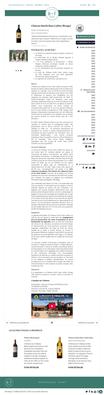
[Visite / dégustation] (94, 146)
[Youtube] (94, 139)
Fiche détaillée (31, 367)
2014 (93, 76)
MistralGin (39, 5)
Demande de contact (87, 42)
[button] (89, 5)
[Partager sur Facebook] (83, 167)
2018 (93, 69)
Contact (83, 5)
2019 (93, 66)
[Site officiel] (84, 139)
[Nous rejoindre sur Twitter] (87, 391)
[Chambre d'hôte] (89, 146)
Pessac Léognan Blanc (76, 341)
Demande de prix (87, 37)
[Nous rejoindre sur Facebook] (89, 391)
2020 (93, 64)
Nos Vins (29, 5)
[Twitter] (90, 139)
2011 (93, 84)
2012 (93, 82)
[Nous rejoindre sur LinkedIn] (92, 391)
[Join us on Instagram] (98, 391)
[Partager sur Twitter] (86, 167)
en (94, 5)
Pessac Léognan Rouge (40, 30)
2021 (93, 61)
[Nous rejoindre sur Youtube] (95, 391)
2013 (93, 79)
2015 (93, 74)
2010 (93, 87)
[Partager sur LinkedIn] (90, 167)
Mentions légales (47, 382)
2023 (93, 56)
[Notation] (93, 153)
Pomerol (27, 341)
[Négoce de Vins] (52, 13)
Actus (46, 5)
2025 (93, 51)
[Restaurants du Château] (86, 146)
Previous (6, 34)
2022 (93, 58)
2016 (93, 71)
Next (31, 59)
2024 (93, 53)
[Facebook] (87, 139)
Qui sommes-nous (16, 5)
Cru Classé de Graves (39, 33)
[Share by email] (94, 167)
